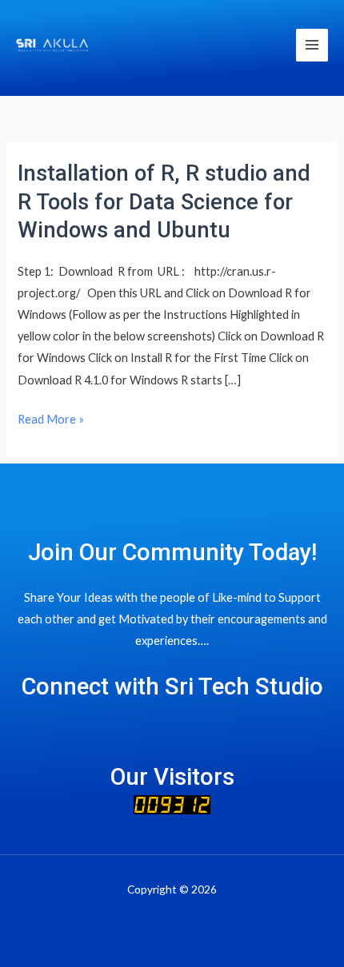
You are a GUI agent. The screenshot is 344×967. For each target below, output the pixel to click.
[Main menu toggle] (312, 45)
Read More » (51, 419)
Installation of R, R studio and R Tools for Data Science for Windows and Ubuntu (164, 202)
